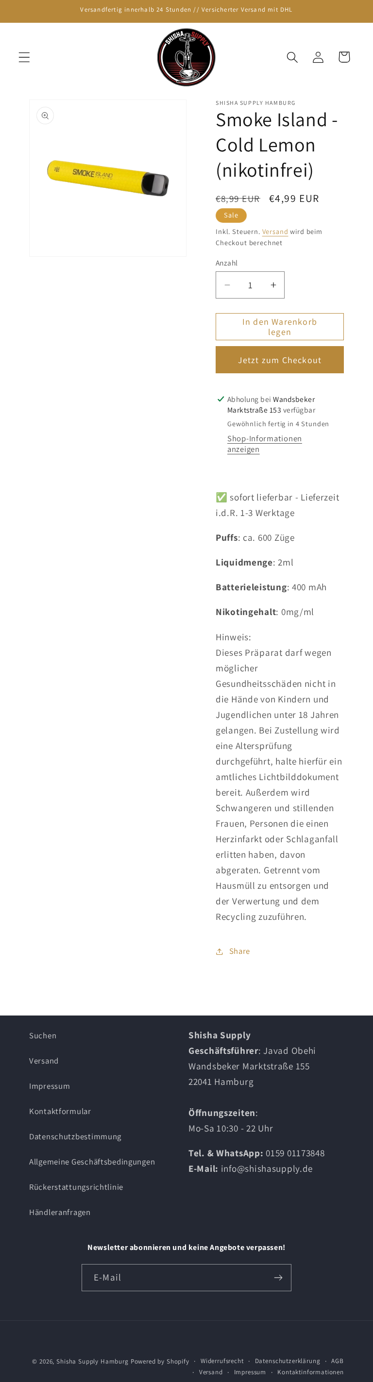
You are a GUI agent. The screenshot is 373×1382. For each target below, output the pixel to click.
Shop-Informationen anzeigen (264, 443)
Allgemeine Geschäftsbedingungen (92, 1161)
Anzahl (227, 262)
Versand (275, 231)
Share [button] (239, 951)
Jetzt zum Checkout (280, 360)
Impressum (49, 1086)
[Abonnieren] (278, 1277)
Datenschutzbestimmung (75, 1136)
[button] (24, 57)
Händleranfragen (60, 1212)
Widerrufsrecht (222, 1361)
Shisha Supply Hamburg (93, 1361)
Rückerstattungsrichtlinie (76, 1187)
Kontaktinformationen (310, 1372)
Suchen (42, 1035)
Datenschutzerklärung (288, 1361)
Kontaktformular (60, 1111)
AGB (337, 1361)
